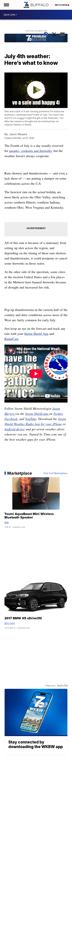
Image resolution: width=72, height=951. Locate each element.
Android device (14, 429)
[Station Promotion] (36, 38)
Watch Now (61, 5)
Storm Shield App (36, 333)
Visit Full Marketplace (55, 473)
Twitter (58, 413)
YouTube (30, 419)
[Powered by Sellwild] (62, 685)
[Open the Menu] (6, 5)
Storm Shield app (37, 413)
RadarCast (11, 339)
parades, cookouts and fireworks (30, 150)
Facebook (10, 419)
